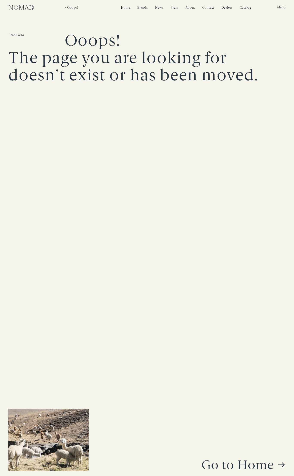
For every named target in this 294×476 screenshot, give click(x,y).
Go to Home (237, 465)
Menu (281, 7)
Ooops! (72, 7)
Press (174, 7)
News (159, 7)
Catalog (245, 7)
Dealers (226, 7)
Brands (142, 7)
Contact (208, 7)
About (190, 7)
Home (125, 7)
